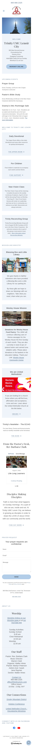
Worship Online (17, 66)
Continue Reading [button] (16, 481)
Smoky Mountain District (16, 699)
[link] (16, 10)
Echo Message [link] (20, 453)
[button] (4, 11)
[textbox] (16, 549)
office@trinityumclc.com (17, 682)
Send (16, 577)
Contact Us (16, 677)
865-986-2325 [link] (16, 3)
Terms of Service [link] (17, 584)
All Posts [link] (11, 453)
